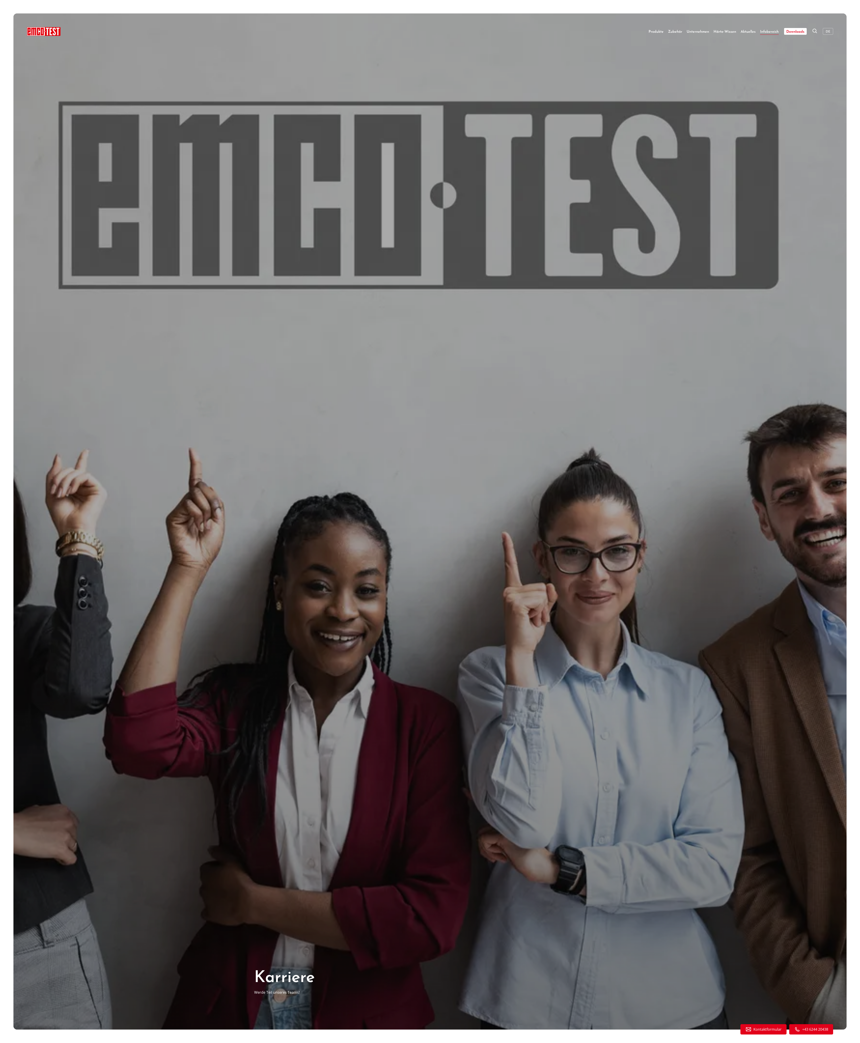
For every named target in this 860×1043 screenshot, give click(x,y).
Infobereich (769, 32)
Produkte (656, 32)
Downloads (795, 32)
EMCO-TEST (43, 31)
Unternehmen (698, 32)
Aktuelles (748, 32)
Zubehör (675, 32)
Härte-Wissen (725, 32)
